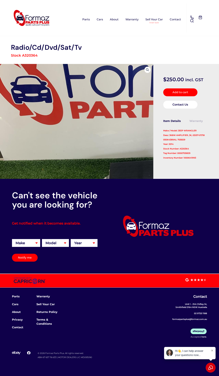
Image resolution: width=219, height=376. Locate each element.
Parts (86, 19)
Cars (100, 19)
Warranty (132, 19)
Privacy (17, 319)
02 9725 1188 (200, 313)
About (114, 19)
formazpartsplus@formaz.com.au (189, 319)
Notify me (25, 257)
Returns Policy (46, 312)
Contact (175, 19)
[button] (147, 70)
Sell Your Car (154, 19)
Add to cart (180, 92)
